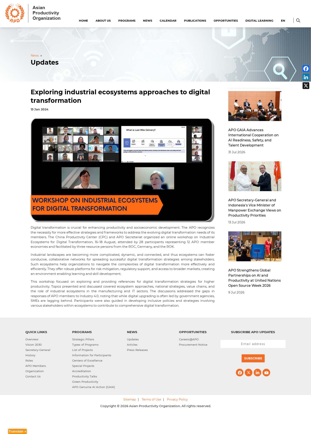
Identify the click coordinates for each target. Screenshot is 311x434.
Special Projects (83, 365)
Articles (132, 344)
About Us (103, 20)
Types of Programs (85, 344)
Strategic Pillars (83, 339)
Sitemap (129, 399)
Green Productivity (85, 381)
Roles (29, 360)
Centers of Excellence (87, 360)
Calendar (168, 20)
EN (283, 20)
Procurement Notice (193, 344)
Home (83, 20)
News (147, 20)
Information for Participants (91, 355)
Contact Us (33, 376)
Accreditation (81, 371)
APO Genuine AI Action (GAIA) (93, 387)
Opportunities (226, 20)
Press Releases (137, 350)
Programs (126, 20)
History (30, 355)
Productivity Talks (84, 376)
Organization (34, 371)
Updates (133, 339)
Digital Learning (259, 20)
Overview (32, 339)
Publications (195, 20)
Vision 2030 (33, 344)
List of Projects (82, 350)
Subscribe (253, 358)
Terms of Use (151, 399)
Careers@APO (189, 339)
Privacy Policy (177, 399)
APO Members (35, 365)
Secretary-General (37, 350)
